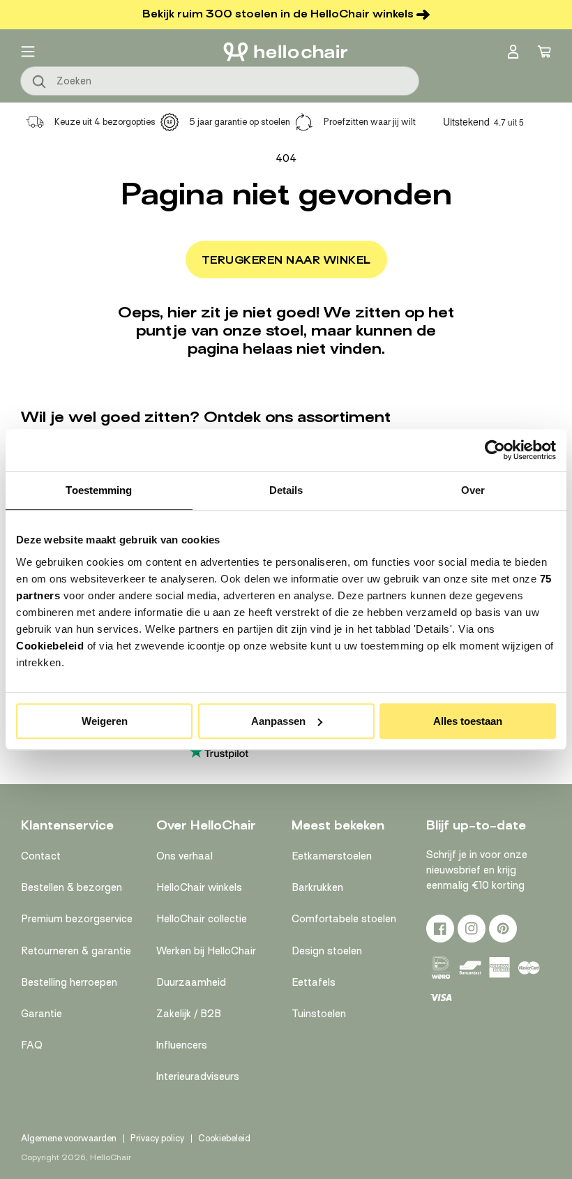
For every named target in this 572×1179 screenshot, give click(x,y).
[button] (28, 51)
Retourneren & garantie (76, 950)
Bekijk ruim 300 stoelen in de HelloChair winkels (278, 14)
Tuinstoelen (319, 1013)
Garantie (41, 1013)
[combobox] (220, 81)
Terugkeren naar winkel (286, 260)
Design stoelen (327, 950)
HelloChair (110, 1157)
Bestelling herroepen (69, 982)
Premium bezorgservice (77, 918)
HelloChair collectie (201, 918)
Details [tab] (286, 490)
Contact (41, 856)
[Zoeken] (39, 82)
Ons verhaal (184, 856)
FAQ (32, 1045)
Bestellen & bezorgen (71, 887)
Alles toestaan (467, 721)
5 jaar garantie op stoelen (239, 122)
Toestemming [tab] (99, 490)
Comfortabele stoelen (344, 918)
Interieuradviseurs (197, 1076)
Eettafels (314, 982)
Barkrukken (317, 887)
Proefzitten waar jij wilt (370, 122)
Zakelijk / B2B (188, 1013)
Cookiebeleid (50, 646)
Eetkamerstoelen (332, 856)
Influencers (181, 1045)
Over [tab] (473, 490)
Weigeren (105, 721)
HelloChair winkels (199, 887)
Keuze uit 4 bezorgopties (105, 122)
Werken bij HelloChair (206, 950)
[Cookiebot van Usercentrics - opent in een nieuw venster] (495, 450)
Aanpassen (278, 721)
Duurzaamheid (191, 982)
